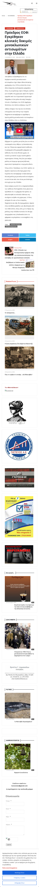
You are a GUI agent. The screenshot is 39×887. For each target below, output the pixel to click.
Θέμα (7, 817)
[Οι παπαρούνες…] (19, 296)
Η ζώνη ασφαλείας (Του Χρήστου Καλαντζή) (19, 343)
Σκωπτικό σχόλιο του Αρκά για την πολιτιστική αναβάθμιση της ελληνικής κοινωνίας (24, 606)
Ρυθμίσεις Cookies (19, 878)
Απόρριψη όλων (20, 883)
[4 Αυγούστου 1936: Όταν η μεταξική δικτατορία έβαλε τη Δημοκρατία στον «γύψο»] (17, 636)
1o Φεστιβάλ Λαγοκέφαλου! (23, 721)
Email (7, 809)
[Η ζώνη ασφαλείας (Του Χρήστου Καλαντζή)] (19, 325)
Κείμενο (8, 824)
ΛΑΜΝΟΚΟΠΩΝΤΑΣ (13, 740)
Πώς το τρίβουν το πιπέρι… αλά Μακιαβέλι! (18, 374)
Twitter (27, 235)
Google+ (10, 239)
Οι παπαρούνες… (10, 313)
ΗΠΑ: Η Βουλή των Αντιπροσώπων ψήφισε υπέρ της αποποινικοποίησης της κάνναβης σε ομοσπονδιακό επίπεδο (19, 253)
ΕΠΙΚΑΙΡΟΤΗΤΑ (20, 28)
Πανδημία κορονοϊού (11, 226)
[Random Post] (32, 3)
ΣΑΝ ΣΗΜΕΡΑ (10, 620)
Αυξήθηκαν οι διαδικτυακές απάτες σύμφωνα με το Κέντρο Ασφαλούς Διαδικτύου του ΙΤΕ (20, 265)
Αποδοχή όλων (19, 873)
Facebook (10, 235)
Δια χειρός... (10, 573)
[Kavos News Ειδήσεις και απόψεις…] (9, 3)
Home (3, 15)
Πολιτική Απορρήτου (9, 868)
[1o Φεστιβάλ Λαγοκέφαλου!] (17, 705)
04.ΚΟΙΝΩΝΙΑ (11, 15)
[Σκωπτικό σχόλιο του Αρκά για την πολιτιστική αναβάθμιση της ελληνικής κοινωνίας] (17, 589)
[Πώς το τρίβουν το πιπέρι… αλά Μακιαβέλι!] (19, 358)
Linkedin (27, 239)
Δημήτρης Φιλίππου (16, 224)
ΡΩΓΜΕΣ (9, 689)
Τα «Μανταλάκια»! (11, 387)
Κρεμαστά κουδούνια (21, 772)
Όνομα (8, 801)
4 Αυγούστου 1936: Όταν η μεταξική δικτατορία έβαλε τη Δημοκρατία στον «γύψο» (24, 653)
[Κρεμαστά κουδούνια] (17, 756)
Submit (9, 845)
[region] (19, 868)
